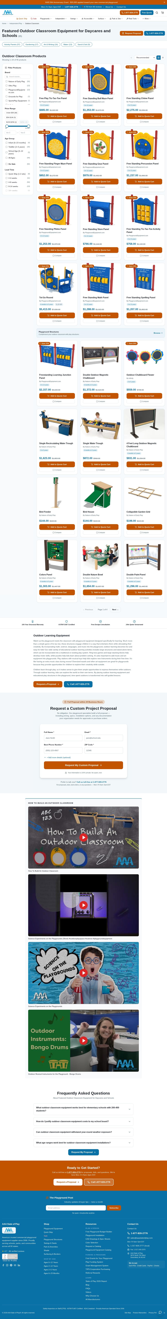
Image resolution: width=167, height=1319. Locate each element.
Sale (35, 19)
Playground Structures (53, 1239)
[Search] (156, 12)
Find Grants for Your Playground (99, 1258)
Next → (115, 609)
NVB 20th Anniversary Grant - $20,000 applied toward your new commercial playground (81, 2)
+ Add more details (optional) (59, 757)
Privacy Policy (154, 1313)
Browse (157, 333)
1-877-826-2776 (71, 7)
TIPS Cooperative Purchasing (98, 1269)
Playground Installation (95, 1235)
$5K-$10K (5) (11, 117)
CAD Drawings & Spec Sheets (98, 1239)
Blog (87, 1285)
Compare (58, 122)
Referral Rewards (93, 1273)
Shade (46, 1250)
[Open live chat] (160, 1312)
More (147, 19)
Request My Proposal (82, 1152)
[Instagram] (7, 1265)
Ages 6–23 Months (51, 1273)
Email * (88, 732)
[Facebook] (3, 1265)
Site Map (128, 1313)
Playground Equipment (53, 1229)
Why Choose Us (92, 1296)
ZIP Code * (89, 745)
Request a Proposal (46, 684)
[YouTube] (15, 1265)
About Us (109, 7)
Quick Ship (23, 19)
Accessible (88, 19)
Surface (101, 19)
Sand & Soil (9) (84, 44)
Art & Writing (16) (51, 44)
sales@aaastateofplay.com (141, 1238)
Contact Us (121, 7)
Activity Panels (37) (12, 44)
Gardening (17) (32, 44)
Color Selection (92, 1243)
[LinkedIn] (19, 1265)
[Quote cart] (162, 12)
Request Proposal (133, 33)
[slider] (6, 126)
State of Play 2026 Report (96, 1281)
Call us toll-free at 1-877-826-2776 (91, 782)
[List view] (163, 57)
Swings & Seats (50, 1243)
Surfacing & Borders (52, 1254)
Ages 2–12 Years (51, 1266)
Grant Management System (97, 1266)
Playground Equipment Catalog (98, 1250)
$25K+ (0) (23, 122)
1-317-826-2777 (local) (140, 1246)
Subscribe (113, 1208)
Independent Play (16, 23)
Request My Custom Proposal (81, 765)
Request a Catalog (93, 1246)
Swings (73, 19)
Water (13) (67, 44)
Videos (88, 1292)
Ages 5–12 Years (51, 1262)
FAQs (88, 1288)
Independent (60, 19)
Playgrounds (45, 19)
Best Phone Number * (53, 745)
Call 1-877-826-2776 (79, 684)
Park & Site (116, 19)
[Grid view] (158, 57)
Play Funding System (94, 1262)
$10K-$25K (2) (11, 122)
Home (4, 23)
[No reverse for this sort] (131, 58)
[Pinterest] (11, 1265)
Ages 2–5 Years (50, 1270)
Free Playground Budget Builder (99, 1232)
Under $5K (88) (11, 113)
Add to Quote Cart (58, 116)
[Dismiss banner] (164, 2)
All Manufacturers (93, 1299)
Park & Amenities (51, 1247)
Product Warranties (140, 1313)
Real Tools (133, 19)
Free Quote (147, 13)
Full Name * (49, 732)
